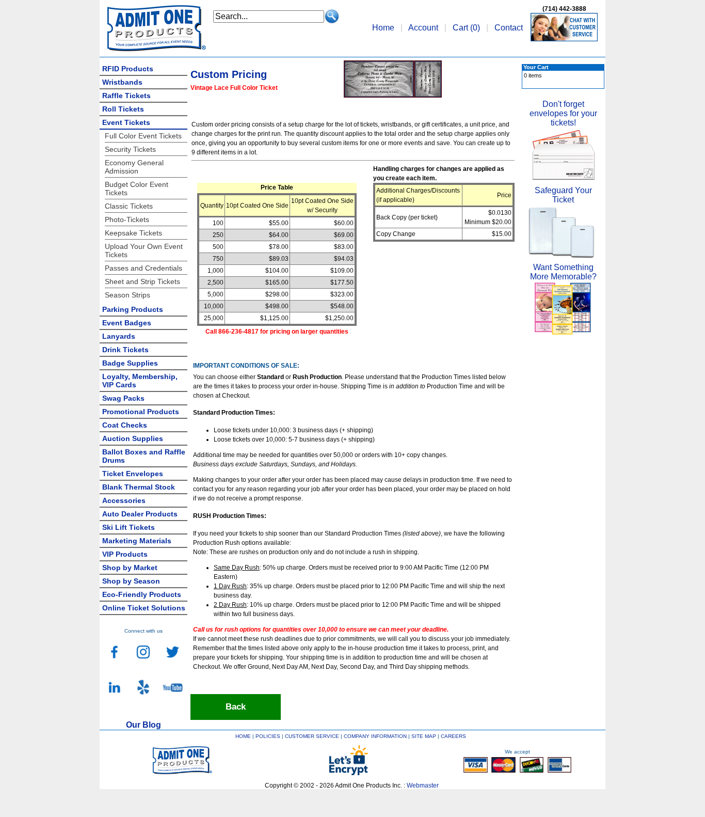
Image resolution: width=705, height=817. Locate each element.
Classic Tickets (129, 206)
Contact (508, 27)
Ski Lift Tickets (128, 527)
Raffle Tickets (126, 95)
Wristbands (122, 82)
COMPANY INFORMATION (375, 736)
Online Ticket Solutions (143, 608)
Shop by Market (129, 567)
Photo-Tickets (127, 219)
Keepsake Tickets (133, 233)
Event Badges (126, 323)
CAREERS (453, 736)
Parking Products (132, 309)
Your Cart (536, 67)
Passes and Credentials (143, 268)
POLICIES (267, 736)
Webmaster (423, 785)
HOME (243, 736)
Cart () (466, 27)
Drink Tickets (125, 349)
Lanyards (118, 336)
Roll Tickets (123, 109)
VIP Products (125, 554)
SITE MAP (423, 736)
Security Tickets (130, 149)
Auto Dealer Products (140, 514)
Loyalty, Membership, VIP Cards (140, 380)
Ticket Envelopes (132, 473)
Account (423, 27)
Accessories (124, 500)
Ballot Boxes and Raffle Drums (143, 456)
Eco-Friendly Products (141, 594)
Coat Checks (124, 425)
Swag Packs (123, 398)
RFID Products (127, 69)
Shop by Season (131, 581)
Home (383, 27)
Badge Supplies (130, 363)
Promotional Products (140, 411)
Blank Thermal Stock (138, 487)
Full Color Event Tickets (143, 136)
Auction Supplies (132, 438)
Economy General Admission (134, 167)
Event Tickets (126, 122)
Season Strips (127, 295)
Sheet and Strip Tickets (142, 281)
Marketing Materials (136, 541)
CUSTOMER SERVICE (312, 736)
